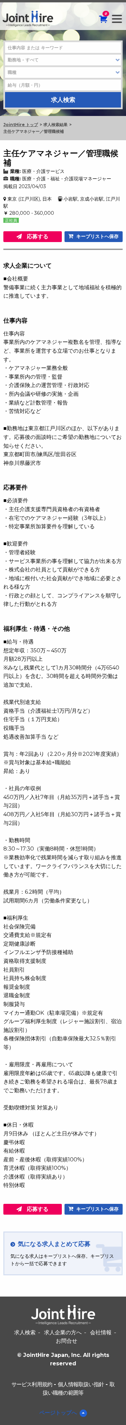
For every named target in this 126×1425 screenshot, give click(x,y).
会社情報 (101, 1332)
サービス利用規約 (31, 1384)
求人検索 (25, 1332)
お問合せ (66, 1341)
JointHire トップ (20, 124)
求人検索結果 (55, 124)
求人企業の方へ (63, 1332)
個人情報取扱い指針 (81, 1384)
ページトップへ (58, 1412)
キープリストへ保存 (97, 236)
